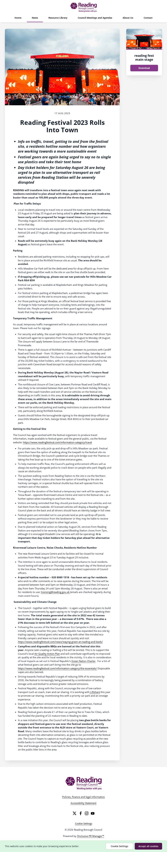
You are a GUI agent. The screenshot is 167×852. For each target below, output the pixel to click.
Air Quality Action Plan (47, 653)
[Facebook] (80, 813)
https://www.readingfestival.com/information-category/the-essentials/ (57, 668)
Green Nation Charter (83, 661)
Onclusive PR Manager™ (90, 836)
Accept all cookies (148, 846)
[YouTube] (92, 813)
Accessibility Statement (83, 803)
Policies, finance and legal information (83, 796)
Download (144, 68)
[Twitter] (74, 813)
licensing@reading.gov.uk (55, 592)
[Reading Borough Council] (83, 783)
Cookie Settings (83, 823)
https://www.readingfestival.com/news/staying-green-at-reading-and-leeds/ (60, 641)
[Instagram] (86, 813)
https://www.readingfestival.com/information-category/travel (57, 442)
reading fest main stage (144, 57)
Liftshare (95, 692)
